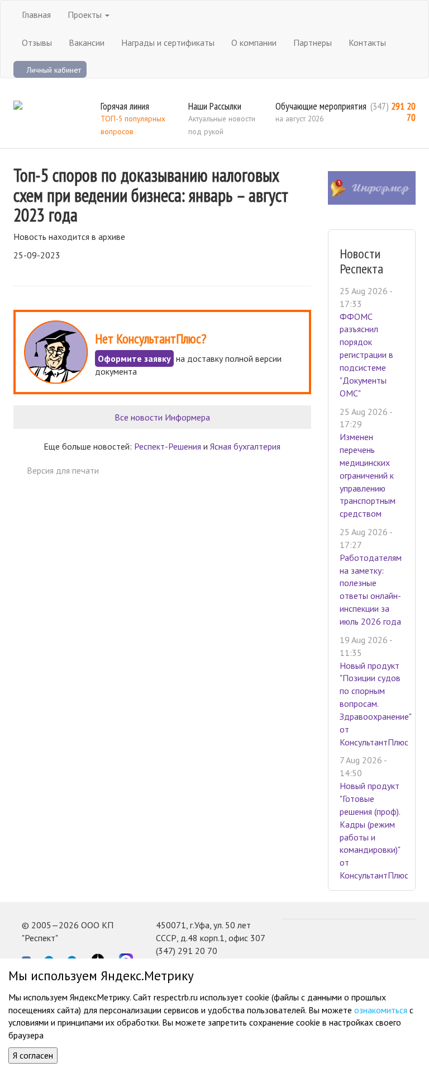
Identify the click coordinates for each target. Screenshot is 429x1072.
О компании (254, 42)
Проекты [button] (86, 14)
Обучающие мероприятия (320, 106)
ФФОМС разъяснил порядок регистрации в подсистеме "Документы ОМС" (366, 355)
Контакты (367, 42)
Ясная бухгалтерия (245, 446)
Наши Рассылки (214, 106)
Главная (36, 14)
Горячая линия (125, 106)
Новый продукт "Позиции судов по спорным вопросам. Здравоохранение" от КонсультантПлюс (375, 704)
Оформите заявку (134, 358)
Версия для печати (63, 470)
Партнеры (312, 42)
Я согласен (33, 1055)
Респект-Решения (167, 446)
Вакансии (86, 42)
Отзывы (37, 42)
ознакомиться (380, 1010)
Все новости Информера (162, 417)
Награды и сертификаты (167, 42)
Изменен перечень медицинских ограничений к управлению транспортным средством (367, 475)
